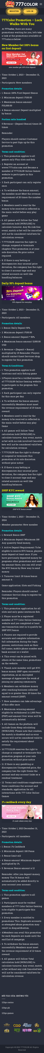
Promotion (23, 20)
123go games (7, 1013)
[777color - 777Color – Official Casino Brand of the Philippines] (21, 4)
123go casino (7, 1002)
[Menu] (40, 4)
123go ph (6, 1007)
